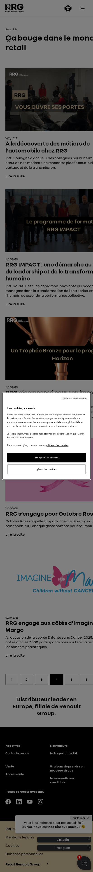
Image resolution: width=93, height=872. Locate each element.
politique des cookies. (57, 445)
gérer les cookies (47, 469)
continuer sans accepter (75, 397)
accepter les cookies (46, 457)
